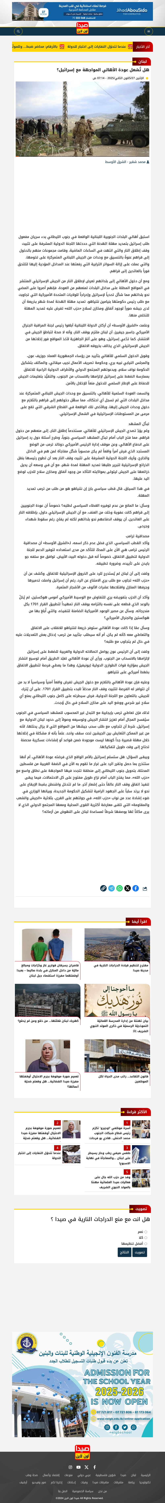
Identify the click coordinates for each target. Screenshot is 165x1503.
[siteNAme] (82, 28)
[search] (18, 31)
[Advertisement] (82, 197)
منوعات (68, 1475)
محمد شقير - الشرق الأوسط (125, 162)
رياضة (131, 1482)
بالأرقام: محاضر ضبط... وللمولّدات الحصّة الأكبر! (38, 46)
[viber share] (111, 888)
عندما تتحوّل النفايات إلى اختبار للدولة (113, 46)
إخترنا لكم (56, 1482)
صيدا (123, 1475)
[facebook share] (135, 888)
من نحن (102, 1491)
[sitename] (82, 1452)
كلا (141, 1237)
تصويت (140, 1252)
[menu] (148, 31)
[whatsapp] (103, 888)
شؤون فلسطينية (106, 1475)
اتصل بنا (62, 1491)
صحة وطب (32, 1475)
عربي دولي (84, 1475)
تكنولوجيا (145, 1482)
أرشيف (23, 1482)
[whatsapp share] (119, 888)
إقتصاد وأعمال (51, 1475)
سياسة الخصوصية (82, 1491)
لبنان (133, 1475)
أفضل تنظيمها (132, 1244)
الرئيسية (146, 1475)
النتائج (124, 1252)
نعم (140, 1232)
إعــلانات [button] (71, 1482)
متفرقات (118, 1482)
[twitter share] (127, 888)
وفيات (84, 1482)
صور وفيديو (39, 1482)
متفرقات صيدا (101, 1482)
